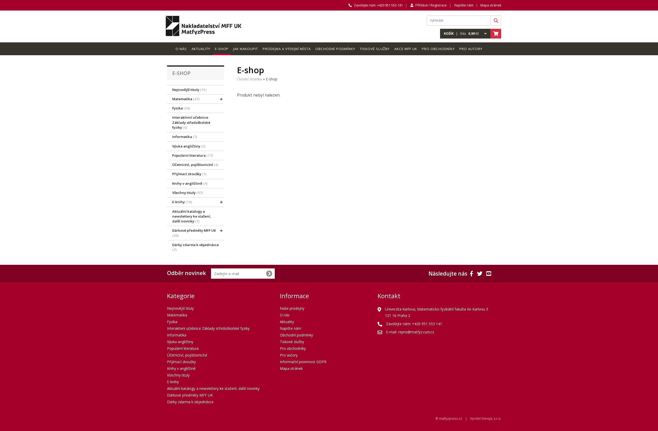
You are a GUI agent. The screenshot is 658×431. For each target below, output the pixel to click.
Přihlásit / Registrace (431, 5)
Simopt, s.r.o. (491, 418)
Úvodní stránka (249, 79)
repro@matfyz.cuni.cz (416, 332)
